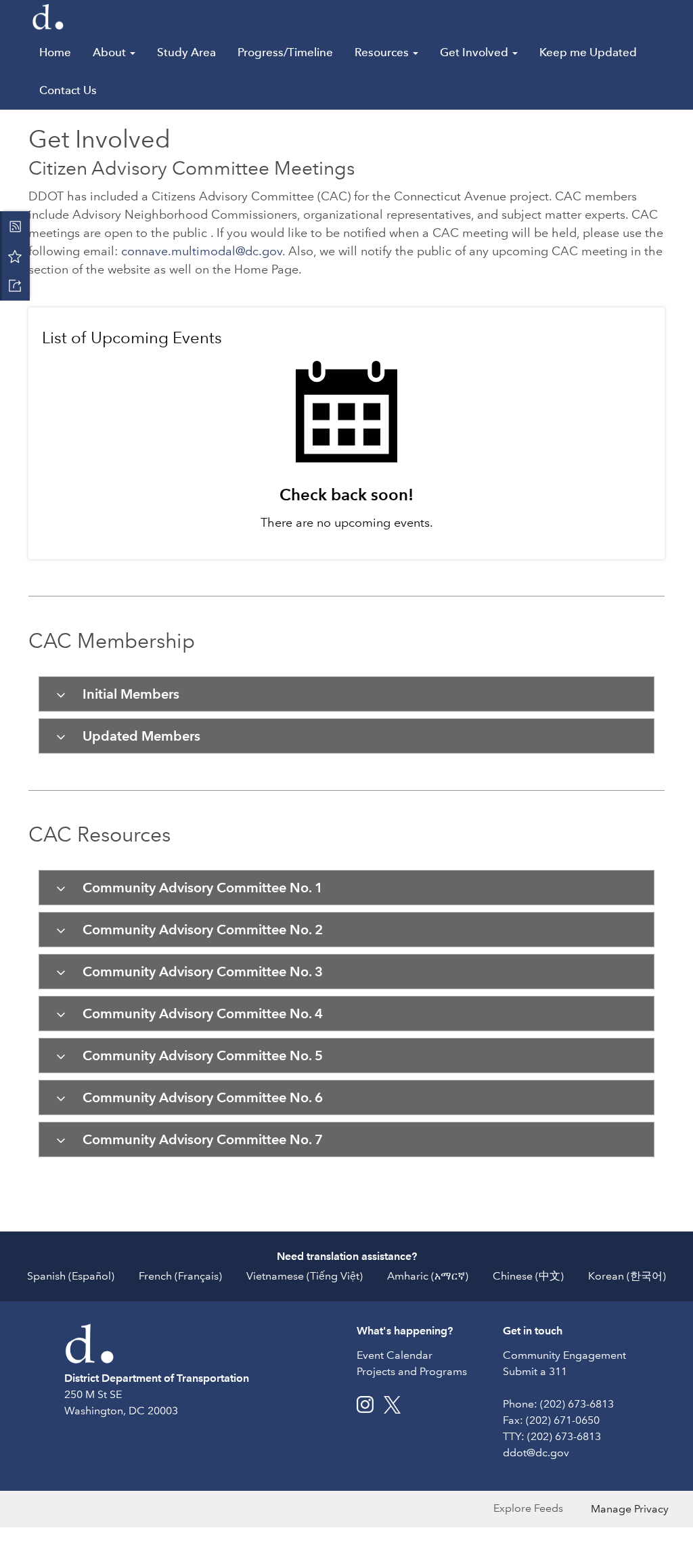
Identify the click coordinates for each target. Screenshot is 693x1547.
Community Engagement (564, 1355)
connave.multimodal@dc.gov (201, 251)
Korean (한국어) (627, 1275)
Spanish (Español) (70, 1275)
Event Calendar (394, 1355)
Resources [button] (383, 52)
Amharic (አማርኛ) (427, 1275)
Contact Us (68, 90)
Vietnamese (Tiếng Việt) (304, 1275)
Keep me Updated (588, 52)
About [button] (111, 52)
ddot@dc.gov (536, 1452)
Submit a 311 (535, 1371)
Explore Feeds (528, 1508)
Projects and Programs (412, 1371)
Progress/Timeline (285, 52)
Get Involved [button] (475, 52)
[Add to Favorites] (15, 256)
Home (55, 52)
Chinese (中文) (528, 1275)
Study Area (186, 52)
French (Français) (180, 1275)
